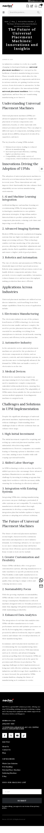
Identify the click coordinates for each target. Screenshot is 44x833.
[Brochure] (28, 6)
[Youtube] (17, 735)
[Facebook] (4, 735)
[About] (36, 6)
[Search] (38, 12)
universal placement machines (15, 91)
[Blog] (32, 6)
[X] (11, 735)
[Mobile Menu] (4, 12)
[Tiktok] (23, 735)
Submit (22, 800)
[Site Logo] (8, 6)
